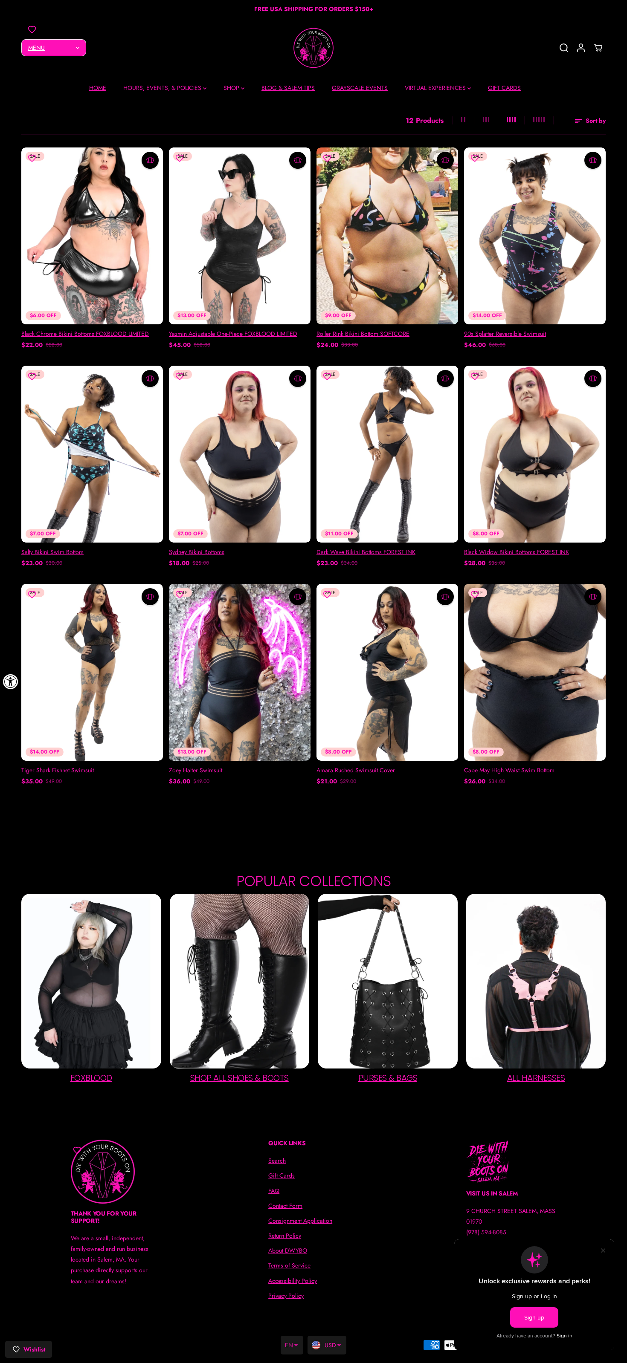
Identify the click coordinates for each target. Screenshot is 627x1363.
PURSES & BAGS (388, 1078)
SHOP (232, 88)
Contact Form (285, 1205)
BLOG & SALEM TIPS (288, 88)
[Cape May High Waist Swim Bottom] (535, 672)
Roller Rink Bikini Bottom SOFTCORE (362, 333)
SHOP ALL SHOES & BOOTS (239, 1078)
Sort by (595, 120)
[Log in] (581, 47)
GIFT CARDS (504, 88)
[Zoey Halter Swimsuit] (240, 672)
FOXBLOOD (91, 1078)
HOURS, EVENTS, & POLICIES (163, 88)
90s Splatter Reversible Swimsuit (505, 333)
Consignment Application (300, 1220)
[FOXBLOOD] (91, 981)
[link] (116, 1172)
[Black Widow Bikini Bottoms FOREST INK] (535, 454)
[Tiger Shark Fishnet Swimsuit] (92, 672)
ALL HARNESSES (536, 1078)
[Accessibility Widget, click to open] (10, 681)
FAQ (273, 1191)
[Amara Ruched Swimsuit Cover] (387, 672)
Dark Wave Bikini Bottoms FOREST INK (365, 552)
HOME (97, 88)
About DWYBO (287, 1250)
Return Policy (284, 1235)
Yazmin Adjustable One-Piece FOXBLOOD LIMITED (233, 333)
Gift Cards (281, 1175)
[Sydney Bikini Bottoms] (240, 454)
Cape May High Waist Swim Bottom (509, 770)
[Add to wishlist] (32, 29)
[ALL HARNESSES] (536, 981)
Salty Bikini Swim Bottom (52, 552)
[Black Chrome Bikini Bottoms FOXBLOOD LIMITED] (92, 235)
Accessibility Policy (292, 1280)
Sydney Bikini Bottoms (196, 552)
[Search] (564, 47)
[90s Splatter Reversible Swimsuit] (535, 235)
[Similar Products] (150, 160)
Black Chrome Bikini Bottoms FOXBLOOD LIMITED (85, 333)
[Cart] (598, 47)
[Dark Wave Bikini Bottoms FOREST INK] (387, 454)
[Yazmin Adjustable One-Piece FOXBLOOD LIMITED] (240, 235)
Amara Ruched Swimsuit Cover (355, 770)
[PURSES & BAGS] (388, 981)
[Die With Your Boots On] (313, 48)
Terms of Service (289, 1265)
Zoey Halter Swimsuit (195, 770)
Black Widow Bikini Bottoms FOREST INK (516, 552)
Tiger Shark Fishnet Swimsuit (57, 770)
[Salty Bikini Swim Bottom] (92, 454)
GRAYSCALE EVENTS (360, 88)
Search (277, 1160)
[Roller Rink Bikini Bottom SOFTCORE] (387, 235)
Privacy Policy (286, 1295)
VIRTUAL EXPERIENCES (436, 88)
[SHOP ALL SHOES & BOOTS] (240, 981)
